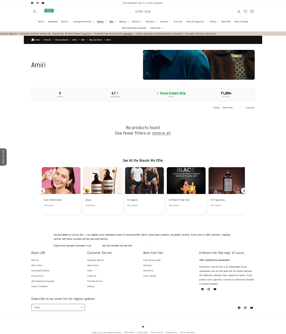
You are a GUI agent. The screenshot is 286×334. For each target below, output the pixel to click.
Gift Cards (147, 265)
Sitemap (90, 286)
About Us (35, 260)
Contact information (187, 332)
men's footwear (140, 245)
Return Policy (93, 265)
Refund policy (129, 332)
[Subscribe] (81, 307)
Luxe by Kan (102, 332)
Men (83, 39)
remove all (161, 133)
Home (37, 39)
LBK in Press (36, 265)
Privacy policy (142, 332)
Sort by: (217, 107)
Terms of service (157, 332)
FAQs (89, 270)
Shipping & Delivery (95, 260)
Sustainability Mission (40, 270)
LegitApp (123, 33)
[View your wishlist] (245, 11)
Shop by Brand (61, 39)
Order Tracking (149, 276)
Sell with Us (148, 270)
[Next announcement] (186, 3)
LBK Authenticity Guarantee (42, 281)
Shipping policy (171, 332)
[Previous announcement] (99, 3)
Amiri (74, 39)
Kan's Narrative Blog (151, 260)
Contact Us (91, 276)
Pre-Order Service (95, 281)
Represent (97, 245)
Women (47, 39)
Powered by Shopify (114, 332)
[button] (34, 11)
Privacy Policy (37, 276)
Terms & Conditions (39, 286)
